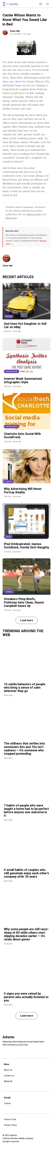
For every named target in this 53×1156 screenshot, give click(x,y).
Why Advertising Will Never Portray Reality (23, 490)
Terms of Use (10, 1119)
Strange (8, 316)
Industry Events (11, 371)
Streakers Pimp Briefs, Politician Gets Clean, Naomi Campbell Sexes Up (24, 602)
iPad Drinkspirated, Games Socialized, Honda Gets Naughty (26, 545)
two (11, 81)
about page (11, 217)
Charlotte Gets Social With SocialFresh (22, 435)
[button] (47, 4)
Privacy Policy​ (10, 1125)
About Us (8, 1070)
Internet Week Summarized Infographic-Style (23, 380)
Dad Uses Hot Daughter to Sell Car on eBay (25, 325)
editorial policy (34, 214)
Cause (8, 537)
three (18, 81)
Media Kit (8, 1081)
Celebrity (9, 592)
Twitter (7, 1103)
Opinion (8, 482)
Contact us (9, 1075)
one (6, 81)
